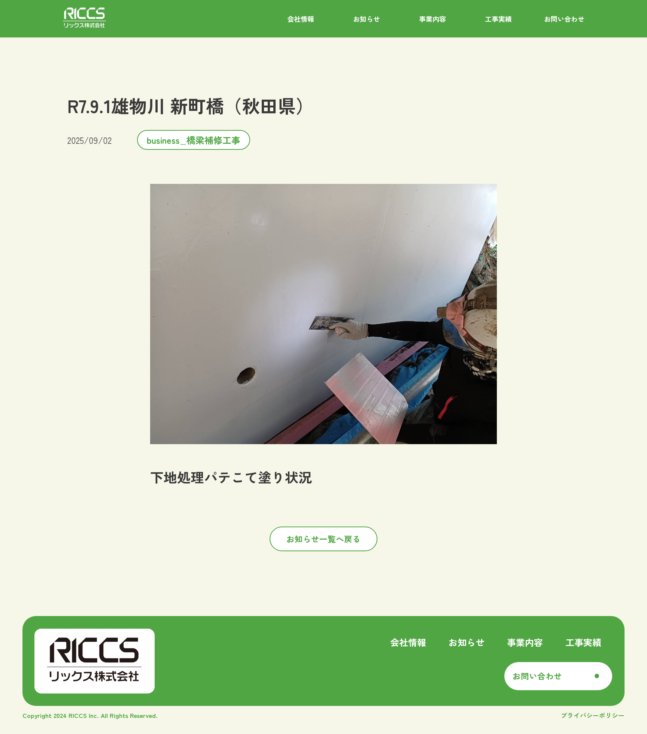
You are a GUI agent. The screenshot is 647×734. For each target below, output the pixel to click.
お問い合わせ (537, 676)
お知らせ (467, 642)
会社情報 (408, 642)
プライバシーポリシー (593, 715)
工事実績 (583, 642)
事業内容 (525, 642)
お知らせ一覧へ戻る (323, 539)
